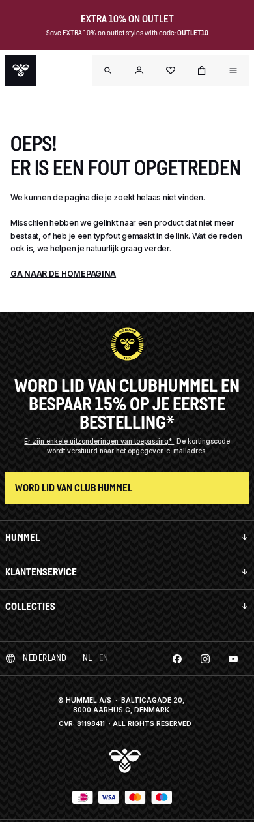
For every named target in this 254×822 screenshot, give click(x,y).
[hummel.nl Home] (20, 70)
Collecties (30, 606)
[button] (139, 70)
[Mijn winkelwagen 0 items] (202, 70)
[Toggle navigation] (108, 70)
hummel (22, 537)
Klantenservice (41, 571)
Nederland (45, 658)
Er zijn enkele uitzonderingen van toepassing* (99, 441)
